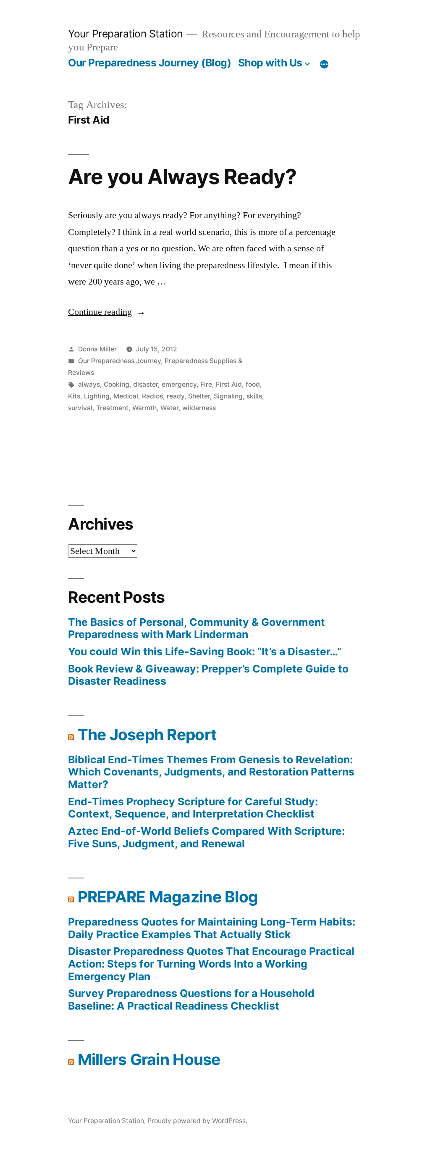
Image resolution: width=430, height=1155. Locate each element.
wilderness (199, 408)
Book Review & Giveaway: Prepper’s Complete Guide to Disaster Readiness (208, 675)
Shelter (199, 396)
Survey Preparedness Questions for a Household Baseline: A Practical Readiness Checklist (191, 999)
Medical (125, 396)
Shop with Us (270, 62)
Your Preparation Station (125, 33)
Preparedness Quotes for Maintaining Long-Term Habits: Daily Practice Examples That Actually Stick (211, 928)
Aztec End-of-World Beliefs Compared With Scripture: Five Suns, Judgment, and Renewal (206, 837)
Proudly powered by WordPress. (197, 1121)
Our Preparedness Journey (119, 361)
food (253, 384)
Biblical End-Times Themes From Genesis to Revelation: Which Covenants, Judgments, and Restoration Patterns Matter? (211, 772)
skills (254, 396)
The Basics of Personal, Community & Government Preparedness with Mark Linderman (196, 628)
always (89, 384)
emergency (179, 384)
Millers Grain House (149, 1059)
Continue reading (107, 312)
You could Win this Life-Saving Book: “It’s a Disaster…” (204, 651)
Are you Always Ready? (182, 176)
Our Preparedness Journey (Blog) (149, 62)
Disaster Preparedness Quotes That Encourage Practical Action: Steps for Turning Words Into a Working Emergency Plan (211, 963)
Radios (152, 396)
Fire (206, 384)
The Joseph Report (147, 734)
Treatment (112, 408)
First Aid (229, 384)
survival (80, 408)
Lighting (97, 396)
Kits (74, 396)
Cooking (116, 384)
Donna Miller (97, 349)
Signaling (228, 396)
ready (175, 396)
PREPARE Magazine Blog (168, 896)
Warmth (144, 408)
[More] (324, 64)
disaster (145, 384)
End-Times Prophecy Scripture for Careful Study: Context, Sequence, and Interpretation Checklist (193, 807)
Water (169, 408)
